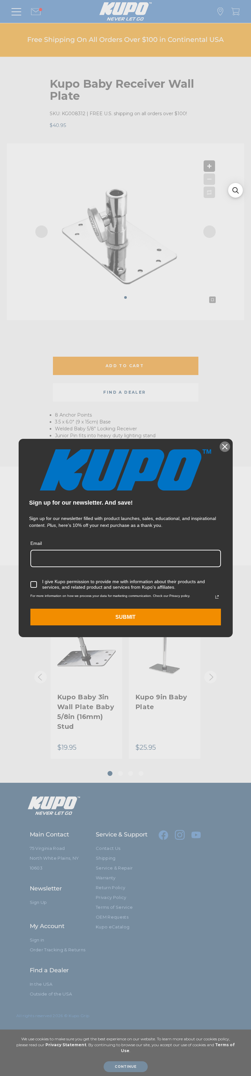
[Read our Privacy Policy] (217, 597)
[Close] (225, 447)
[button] (235, 190)
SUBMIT (125, 617)
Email (36, 543)
